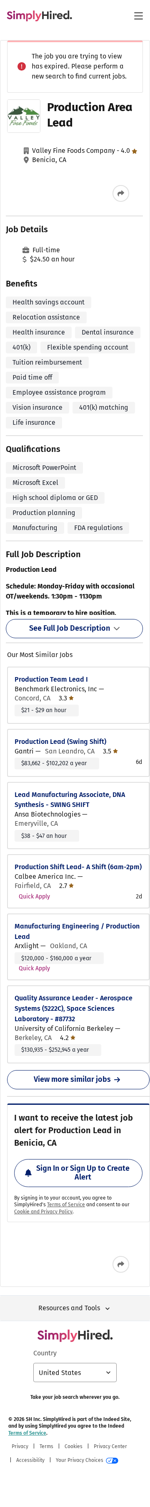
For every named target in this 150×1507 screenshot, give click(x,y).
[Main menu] (138, 16)
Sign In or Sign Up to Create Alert (83, 1173)
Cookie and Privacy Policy (43, 1212)
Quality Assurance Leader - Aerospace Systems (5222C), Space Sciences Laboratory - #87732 (73, 1008)
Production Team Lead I (51, 679)
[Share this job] (120, 193)
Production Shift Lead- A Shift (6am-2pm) (78, 867)
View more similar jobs (72, 1079)
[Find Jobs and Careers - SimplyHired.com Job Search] (39, 15)
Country (45, 1353)
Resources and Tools (69, 1308)
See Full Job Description (69, 628)
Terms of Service (66, 1205)
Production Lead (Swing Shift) (60, 742)
